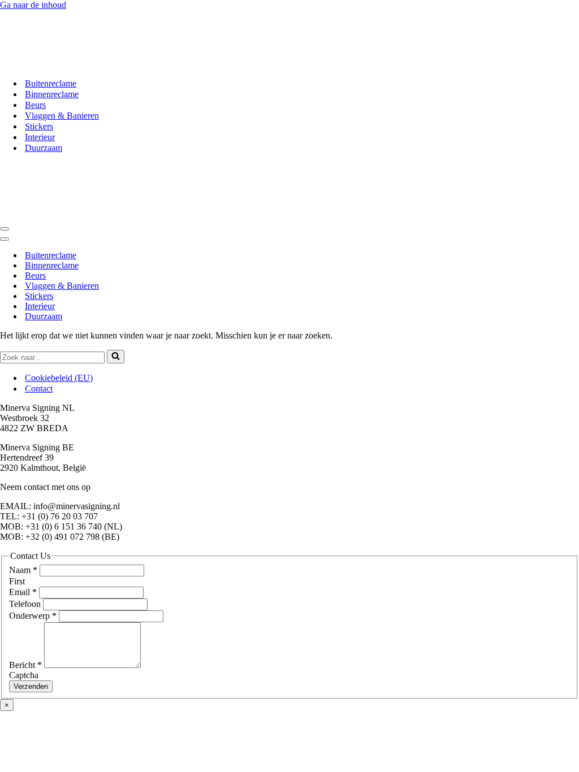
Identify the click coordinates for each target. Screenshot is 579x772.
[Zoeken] (115, 356)
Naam (23, 570)
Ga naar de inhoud (33, 5)
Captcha (23, 675)
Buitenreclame (50, 83)
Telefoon (26, 604)
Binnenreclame (52, 94)
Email (23, 592)
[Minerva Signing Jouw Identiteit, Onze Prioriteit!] (83, 63)
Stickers (39, 126)
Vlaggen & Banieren (62, 115)
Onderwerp (33, 616)
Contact (39, 388)
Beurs (35, 105)
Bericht (25, 665)
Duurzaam (43, 148)
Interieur (40, 137)
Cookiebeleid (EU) (59, 378)
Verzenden (31, 686)
